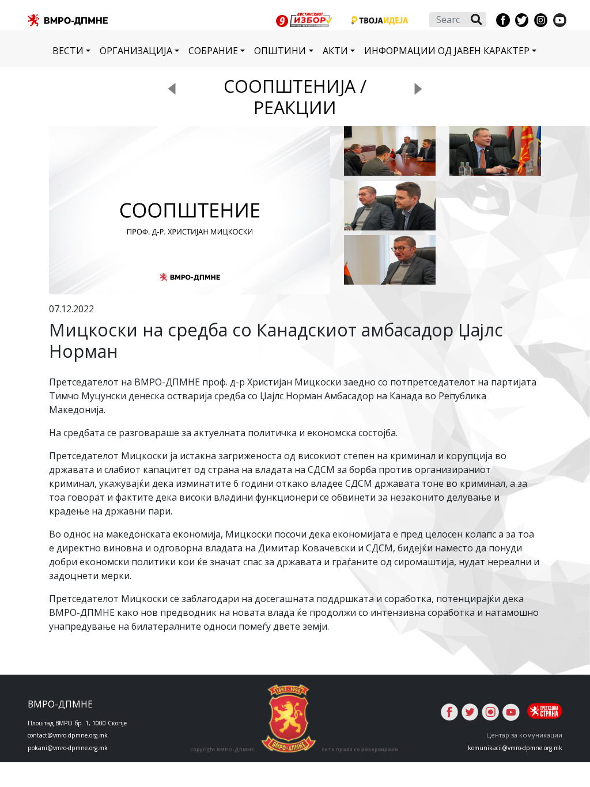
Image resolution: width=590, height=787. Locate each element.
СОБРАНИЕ (213, 50)
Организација (136, 50)
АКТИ (335, 50)
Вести (68, 50)
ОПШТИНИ (280, 50)
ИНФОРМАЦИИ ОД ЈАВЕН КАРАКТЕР (447, 50)
